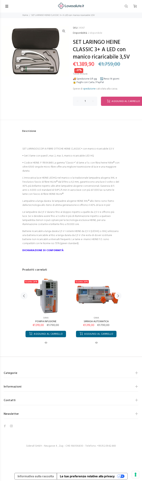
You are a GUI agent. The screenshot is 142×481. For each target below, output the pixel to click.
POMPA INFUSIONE (45, 321)
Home (25, 15)
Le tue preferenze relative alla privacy (87, 476)
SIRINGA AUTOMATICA (96, 321)
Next (117, 295)
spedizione (89, 89)
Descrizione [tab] (29, 131)
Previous (24, 295)
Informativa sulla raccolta (36, 476)
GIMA (46, 318)
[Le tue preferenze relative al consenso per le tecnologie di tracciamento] (135, 474)
